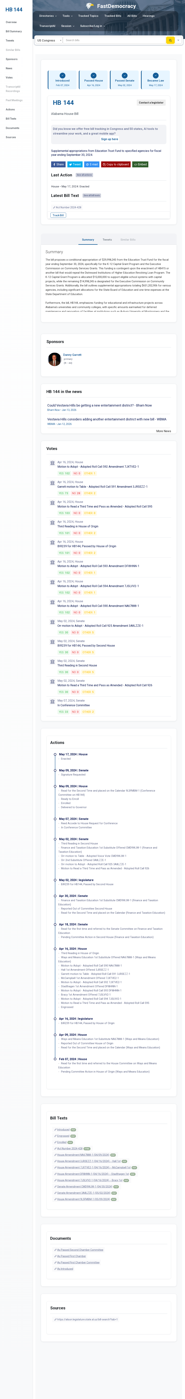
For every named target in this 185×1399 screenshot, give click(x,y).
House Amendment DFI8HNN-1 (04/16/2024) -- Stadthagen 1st (95, 1173)
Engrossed (66, 1135)
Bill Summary (14, 31)
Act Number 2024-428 (68, 207)
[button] (178, 40)
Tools (66, 15)
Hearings (148, 15)
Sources (11, 137)
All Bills (132, 15)
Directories (46, 15)
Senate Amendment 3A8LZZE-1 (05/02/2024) (86, 1192)
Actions (10, 109)
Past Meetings (14, 100)
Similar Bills (13, 50)
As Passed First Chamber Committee (78, 1262)
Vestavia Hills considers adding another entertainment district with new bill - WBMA (106, 419)
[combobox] (49, 40)
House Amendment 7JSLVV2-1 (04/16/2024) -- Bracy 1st (92, 1180)
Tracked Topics (88, 15)
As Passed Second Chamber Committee (80, 1249)
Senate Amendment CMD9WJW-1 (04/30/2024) (87, 1186)
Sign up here (109, 139)
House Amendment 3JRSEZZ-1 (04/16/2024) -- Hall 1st (91, 1161)
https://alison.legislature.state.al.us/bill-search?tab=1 (87, 1319)
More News (163, 431)
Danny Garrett (72, 355)
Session (66, 26)
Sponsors (12, 59)
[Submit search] (170, 40)
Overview (11, 22)
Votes (9, 77)
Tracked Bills (112, 15)
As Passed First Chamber (71, 1256)
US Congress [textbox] (46, 40)
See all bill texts (92, 195)
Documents (12, 128)
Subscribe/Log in (91, 26)
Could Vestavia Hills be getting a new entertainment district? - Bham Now (99, 405)
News (9, 68)
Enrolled (64, 1142)
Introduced (66, 1129)
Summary (88, 239)
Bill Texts (11, 118)
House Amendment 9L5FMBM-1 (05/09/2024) (86, 1199)
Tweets (10, 40)
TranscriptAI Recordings (13, 88)
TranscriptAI (47, 26)
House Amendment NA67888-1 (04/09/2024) (86, 1154)
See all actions (84, 175)
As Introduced (65, 1268)
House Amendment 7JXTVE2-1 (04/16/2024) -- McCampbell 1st (96, 1167)
